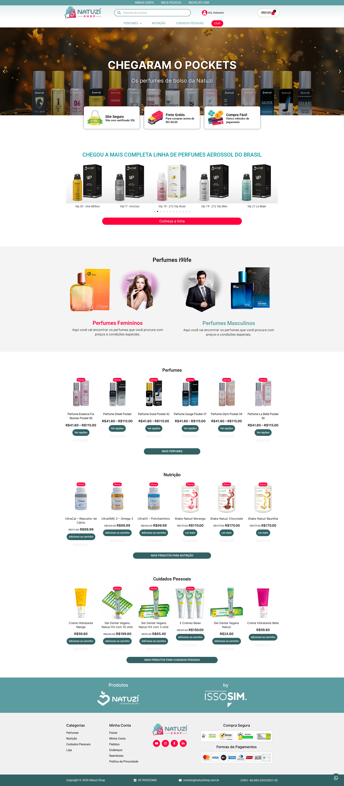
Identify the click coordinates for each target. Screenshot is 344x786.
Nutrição (159, 23)
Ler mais (190, 532)
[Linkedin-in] (183, 743)
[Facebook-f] (174, 743)
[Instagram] (165, 743)
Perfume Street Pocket (117, 414)
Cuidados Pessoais (190, 23)
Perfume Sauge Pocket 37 (190, 414)
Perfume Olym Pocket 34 (226, 414)
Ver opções (81, 432)
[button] (132, 23)
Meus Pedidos (171, 2)
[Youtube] (156, 743)
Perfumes (131, 23)
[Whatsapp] (335, 777)
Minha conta (144, 2)
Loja (217, 23)
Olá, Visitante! (216, 12)
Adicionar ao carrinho (81, 536)
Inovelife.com (198, 2)
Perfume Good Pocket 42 (153, 414)
